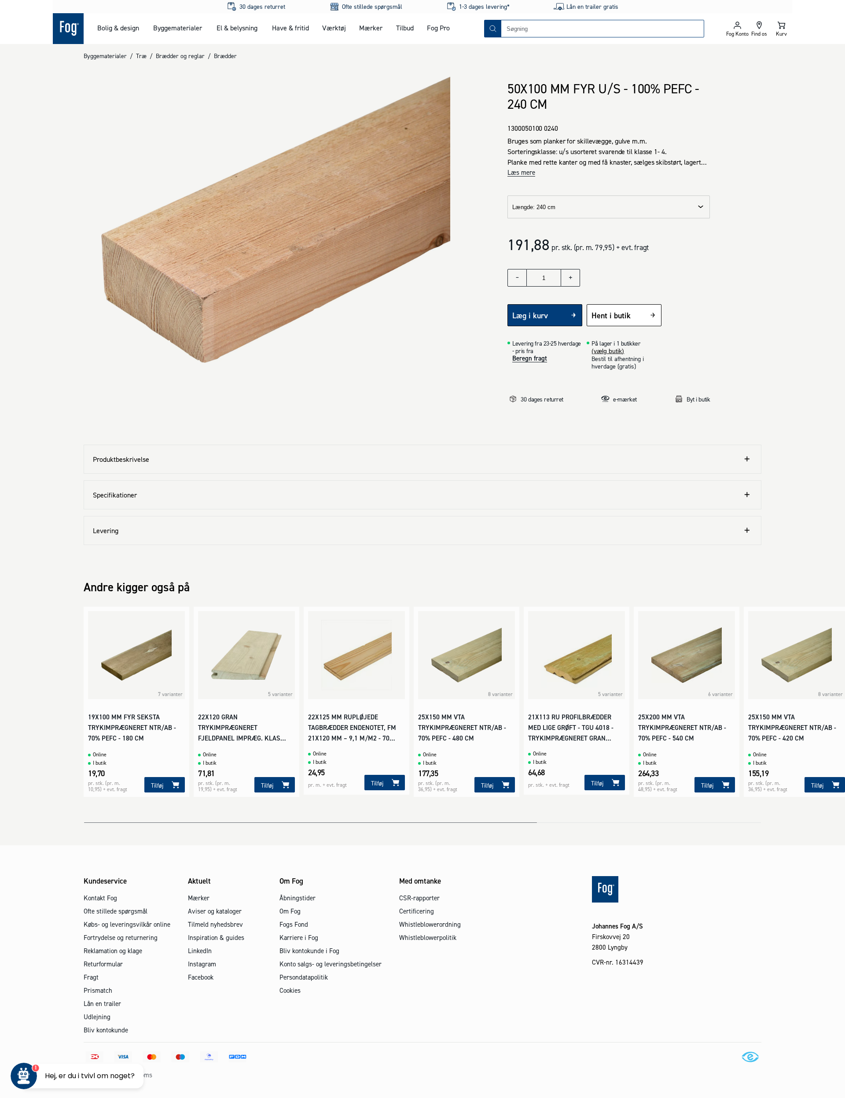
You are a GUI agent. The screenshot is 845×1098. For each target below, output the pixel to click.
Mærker (370, 27)
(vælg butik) (608, 350)
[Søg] (493, 28)
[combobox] (602, 28)
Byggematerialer (177, 27)
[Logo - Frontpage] (68, 28)
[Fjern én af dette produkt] (517, 278)
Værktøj (334, 27)
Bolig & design (118, 27)
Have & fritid (290, 27)
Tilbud (405, 27)
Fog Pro (438, 27)
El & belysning (237, 27)
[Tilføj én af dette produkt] (570, 278)
